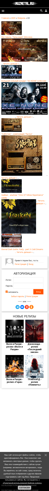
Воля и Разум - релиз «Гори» (14, 380)
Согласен (24, 488)
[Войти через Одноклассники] (31, 307)
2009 (13, 18)
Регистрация (20, 264)
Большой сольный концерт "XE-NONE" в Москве (23, 81)
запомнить (13, 292)
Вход (31, 264)
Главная (5, 18)
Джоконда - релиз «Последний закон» (34, 348)
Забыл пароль (17, 296)
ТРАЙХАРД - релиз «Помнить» (34, 382)
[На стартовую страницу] (24, 4)
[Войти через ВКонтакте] (22, 307)
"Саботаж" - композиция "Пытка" (16, 134)
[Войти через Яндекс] (27, 307)
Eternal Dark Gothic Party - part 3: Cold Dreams (22, 249)
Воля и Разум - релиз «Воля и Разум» (14, 346)
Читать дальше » (11, 63)
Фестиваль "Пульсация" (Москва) (16, 37)
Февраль (21, 18)
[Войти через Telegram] (18, 307)
